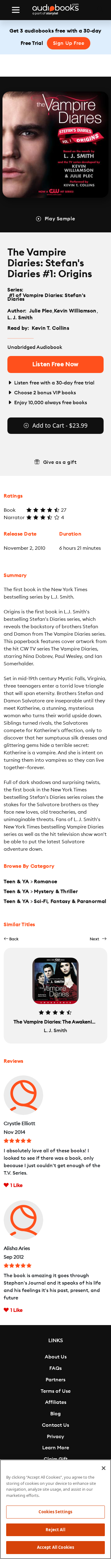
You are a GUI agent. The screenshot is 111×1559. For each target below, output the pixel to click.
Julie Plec (40, 311)
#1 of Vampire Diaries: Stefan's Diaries (46, 297)
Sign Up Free (68, 43)
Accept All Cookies (55, 1547)
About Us (56, 1356)
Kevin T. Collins (50, 328)
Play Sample (60, 219)
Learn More (55, 1447)
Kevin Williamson (75, 311)
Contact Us (55, 1425)
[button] (11, 939)
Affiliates (55, 1402)
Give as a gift (60, 462)
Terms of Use (56, 1391)
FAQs (55, 1368)
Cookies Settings (55, 1512)
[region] (55, 1509)
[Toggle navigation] (15, 10)
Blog (55, 1413)
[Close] (103, 1468)
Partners (55, 1379)
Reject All (55, 1529)
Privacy (55, 1436)
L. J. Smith (20, 318)
